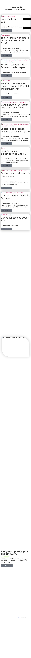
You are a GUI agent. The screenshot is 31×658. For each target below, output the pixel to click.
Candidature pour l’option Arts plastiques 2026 (14, 106)
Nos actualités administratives (10, 48)
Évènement (22, 72)
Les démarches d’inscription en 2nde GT (14, 152)
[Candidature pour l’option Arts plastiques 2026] (13, 102)
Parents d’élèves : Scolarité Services (15, 197)
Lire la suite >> (6, 55)
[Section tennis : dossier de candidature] (13, 170)
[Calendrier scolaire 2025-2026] (6, 215)
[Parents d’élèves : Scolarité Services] (12, 192)
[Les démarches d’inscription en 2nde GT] (3, 148)
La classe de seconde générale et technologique (15, 130)
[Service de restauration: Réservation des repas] (15, 61)
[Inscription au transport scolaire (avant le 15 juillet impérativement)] (5, 80)
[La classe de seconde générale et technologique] (15, 126)
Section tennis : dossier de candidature (15, 174)
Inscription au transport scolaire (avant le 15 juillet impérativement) (15, 86)
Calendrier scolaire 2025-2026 (15, 219)
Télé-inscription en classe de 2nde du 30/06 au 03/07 (15, 40)
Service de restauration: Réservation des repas (14, 66)
